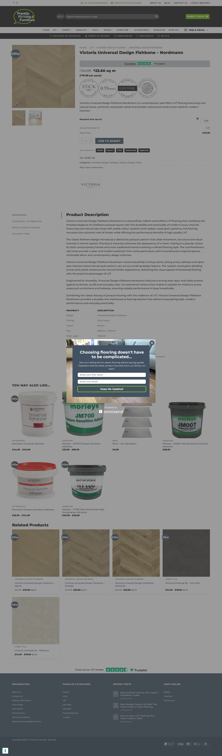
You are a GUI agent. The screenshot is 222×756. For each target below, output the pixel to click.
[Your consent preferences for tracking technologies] (5, 751)
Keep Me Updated (111, 389)
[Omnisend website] (111, 410)
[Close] (152, 342)
